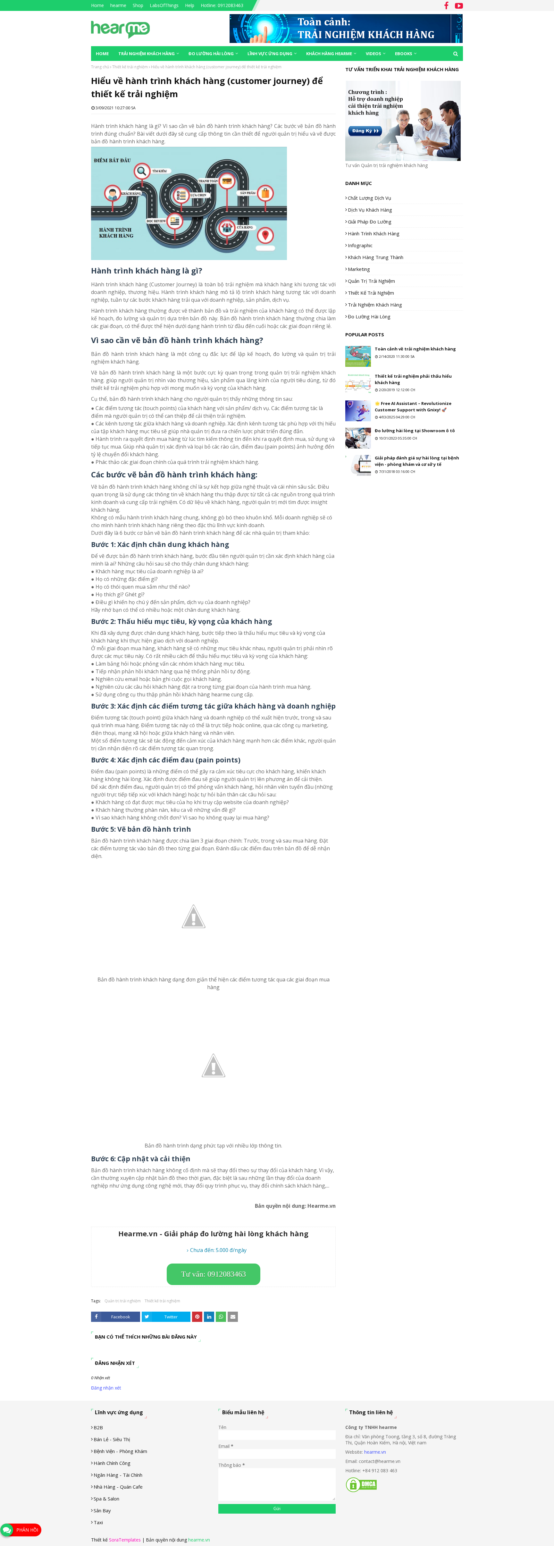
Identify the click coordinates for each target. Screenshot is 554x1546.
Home (97, 5)
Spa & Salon (106, 1498)
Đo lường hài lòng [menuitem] (211, 53)
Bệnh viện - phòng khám (120, 1451)
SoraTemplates (125, 1540)
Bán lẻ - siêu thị (112, 1439)
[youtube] (458, 6)
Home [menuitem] (102, 53)
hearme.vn (375, 1452)
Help (189, 5)
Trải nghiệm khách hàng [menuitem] (146, 53)
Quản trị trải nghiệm (123, 1301)
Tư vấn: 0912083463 (213, 1274)
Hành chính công (112, 1463)
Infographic (360, 245)
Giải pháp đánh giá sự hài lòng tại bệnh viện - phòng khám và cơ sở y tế (417, 461)
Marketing (359, 269)
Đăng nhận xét (106, 1388)
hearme (118, 5)
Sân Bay (102, 1510)
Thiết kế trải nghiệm (130, 67)
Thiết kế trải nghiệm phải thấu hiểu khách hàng (413, 379)
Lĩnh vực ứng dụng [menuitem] (270, 53)
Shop (138, 5)
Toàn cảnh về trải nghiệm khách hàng (415, 349)
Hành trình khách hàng (373, 233)
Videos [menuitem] (373, 53)
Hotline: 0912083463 (222, 5)
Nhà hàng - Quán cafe (118, 1486)
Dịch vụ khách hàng (370, 209)
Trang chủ (100, 67)
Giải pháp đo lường (369, 221)
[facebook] (446, 6)
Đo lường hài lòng (369, 316)
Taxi (98, 1522)
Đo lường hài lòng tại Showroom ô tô (415, 430)
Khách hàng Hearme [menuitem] (329, 53)
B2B (98, 1427)
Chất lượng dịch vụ (369, 198)
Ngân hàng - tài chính (118, 1475)
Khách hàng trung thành (375, 257)
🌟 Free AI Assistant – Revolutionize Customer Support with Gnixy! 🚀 (413, 406)
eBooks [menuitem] (403, 53)
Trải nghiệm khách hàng (375, 304)
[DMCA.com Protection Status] (361, 1491)
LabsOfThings (164, 5)
